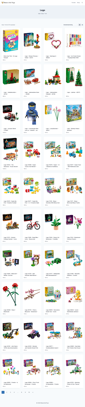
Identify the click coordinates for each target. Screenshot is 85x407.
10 (29, 392)
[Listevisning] (82, 25)
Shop (78, 2)
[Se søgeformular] (82, 2)
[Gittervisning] (80, 25)
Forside (74, 2)
